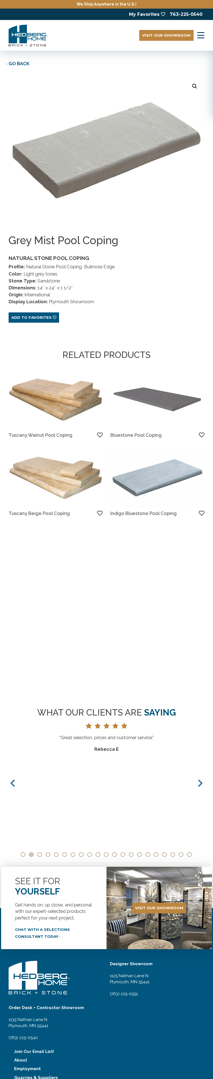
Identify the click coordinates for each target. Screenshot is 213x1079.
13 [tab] (122, 854)
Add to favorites (31, 317)
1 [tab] (23, 854)
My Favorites (144, 14)
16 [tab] (147, 854)
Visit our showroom (159, 908)
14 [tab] (131, 854)
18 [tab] (164, 854)
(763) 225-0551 (124, 993)
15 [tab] (139, 854)
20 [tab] (181, 854)
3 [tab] (39, 854)
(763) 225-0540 (23, 1037)
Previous (13, 783)
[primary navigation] (200, 35)
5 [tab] (56, 854)
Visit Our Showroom (166, 35)
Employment (27, 1068)
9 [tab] (89, 854)
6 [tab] (64, 854)
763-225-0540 (186, 14)
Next (200, 783)
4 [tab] (47, 854)
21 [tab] (189, 854)
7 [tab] (72, 854)
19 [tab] (172, 854)
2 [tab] (31, 854)
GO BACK (19, 63)
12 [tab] (114, 854)
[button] (195, 86)
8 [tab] (81, 854)
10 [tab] (97, 854)
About (20, 1060)
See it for (37, 886)
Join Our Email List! (34, 1051)
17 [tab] (156, 854)
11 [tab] (106, 854)
